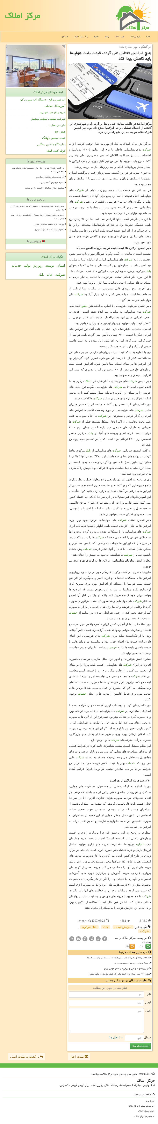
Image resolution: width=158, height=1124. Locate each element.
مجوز (84, 305)
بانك (148, 271)
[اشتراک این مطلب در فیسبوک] (105, 938)
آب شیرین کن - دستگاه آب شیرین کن (42, 99)
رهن (107, 36)
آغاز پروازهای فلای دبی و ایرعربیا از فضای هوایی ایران (127, 968)
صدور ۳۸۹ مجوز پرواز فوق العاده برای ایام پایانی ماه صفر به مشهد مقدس (119, 974)
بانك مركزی (89, 927)
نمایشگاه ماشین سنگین (51, 144)
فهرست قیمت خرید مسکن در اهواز (49, 224)
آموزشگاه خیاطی (55, 106)
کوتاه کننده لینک (56, 150)
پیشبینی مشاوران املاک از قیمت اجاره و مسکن (44, 188)
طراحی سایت (57, 125)
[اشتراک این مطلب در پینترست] (85, 938)
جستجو (65, 36)
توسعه (49, 265)
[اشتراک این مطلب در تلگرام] (91, 938)
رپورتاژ (37, 265)
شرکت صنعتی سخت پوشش (48, 118)
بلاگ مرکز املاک (81, 36)
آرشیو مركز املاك (146, 1111)
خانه (148, 36)
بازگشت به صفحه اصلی (25, 1056)
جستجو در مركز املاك (144, 1116)
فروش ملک (135, 36)
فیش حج (60, 131)
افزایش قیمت (123, 927)
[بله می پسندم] (148, 946)
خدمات (87, 549)
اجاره (96, 36)
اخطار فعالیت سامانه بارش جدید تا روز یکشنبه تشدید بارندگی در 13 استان (37, 208)
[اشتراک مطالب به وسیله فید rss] (72, 938)
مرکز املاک (22, 15)
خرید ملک (119, 36)
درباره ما (150, 1101)
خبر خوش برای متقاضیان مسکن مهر (49, 177)
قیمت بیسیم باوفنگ (53, 138)
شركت (146, 149)
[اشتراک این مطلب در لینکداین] (78, 938)
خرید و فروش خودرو (52, 112)
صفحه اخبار (77, 1056)
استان (61, 265)
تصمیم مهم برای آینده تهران (52, 182)
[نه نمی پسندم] (132, 946)
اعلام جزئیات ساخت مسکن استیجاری (49, 230)
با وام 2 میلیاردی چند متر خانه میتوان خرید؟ (132, 963)
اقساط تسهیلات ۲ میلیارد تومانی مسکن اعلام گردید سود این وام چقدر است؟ (118, 958)
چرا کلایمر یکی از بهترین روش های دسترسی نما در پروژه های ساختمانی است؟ (38, 170)
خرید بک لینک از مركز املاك (141, 1106)
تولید (27, 265)
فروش (113, 647)
